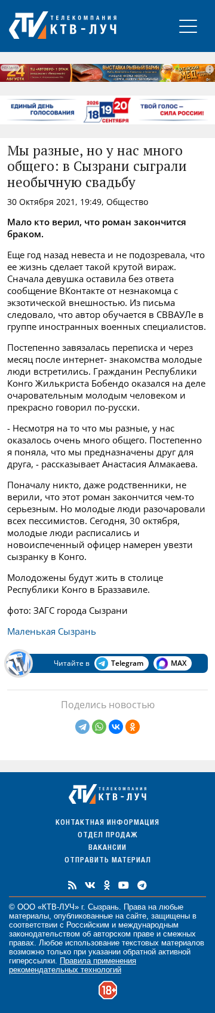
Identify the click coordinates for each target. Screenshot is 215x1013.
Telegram (127, 663)
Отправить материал (107, 861)
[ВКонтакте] (116, 727)
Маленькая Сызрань (51, 631)
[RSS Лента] (72, 885)
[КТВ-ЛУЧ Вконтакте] (90, 885)
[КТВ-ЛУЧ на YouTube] (123, 885)
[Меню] (188, 26)
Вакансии (107, 848)
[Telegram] (82, 727)
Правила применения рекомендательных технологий (72, 965)
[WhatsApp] (99, 727)
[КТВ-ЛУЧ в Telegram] (142, 885)
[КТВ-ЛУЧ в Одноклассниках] (107, 885)
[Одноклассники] (132, 727)
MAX (178, 663)
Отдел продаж (107, 836)
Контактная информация (107, 823)
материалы (29, 915)
